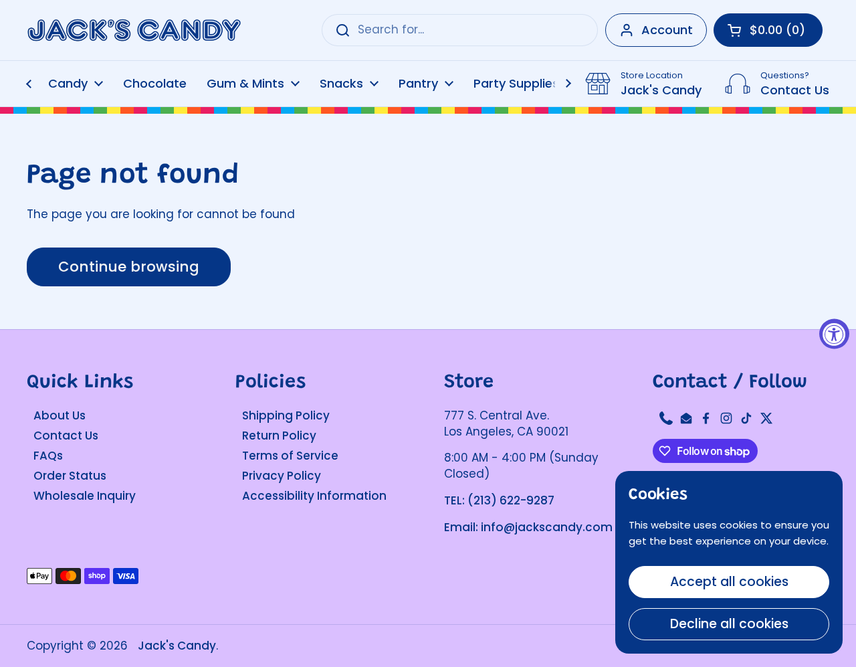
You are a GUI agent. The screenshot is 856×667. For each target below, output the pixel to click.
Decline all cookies (729, 624)
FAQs (48, 456)
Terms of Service (290, 456)
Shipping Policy (286, 415)
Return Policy (279, 435)
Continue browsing (128, 266)
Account (667, 29)
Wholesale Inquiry (84, 496)
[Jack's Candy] (134, 30)
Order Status (69, 476)
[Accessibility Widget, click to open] (834, 333)
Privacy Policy (281, 476)
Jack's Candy (177, 646)
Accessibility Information (314, 496)
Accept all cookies (729, 582)
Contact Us (65, 435)
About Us (59, 415)
